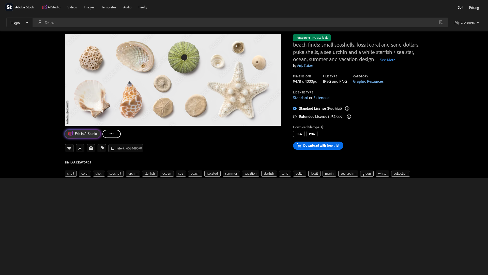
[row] (71, 174)
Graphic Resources (368, 81)
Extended (321, 97)
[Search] (39, 22)
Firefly (143, 7)
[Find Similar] (91, 148)
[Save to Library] (69, 148)
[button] (323, 127)
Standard (300, 97)
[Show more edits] (111, 134)
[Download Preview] (80, 148)
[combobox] (240, 22)
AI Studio (54, 7)
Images (89, 7)
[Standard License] (347, 108)
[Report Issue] (102, 148)
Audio (127, 7)
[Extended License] (349, 117)
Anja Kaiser (305, 65)
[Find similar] (440, 22)
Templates (108, 7)
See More (387, 60)
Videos (72, 7)
